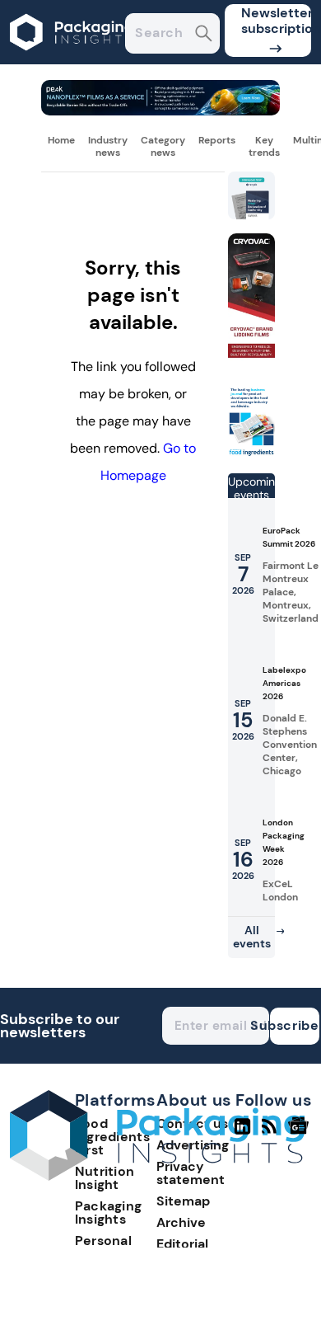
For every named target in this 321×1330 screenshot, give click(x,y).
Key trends (264, 145)
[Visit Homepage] (72, 60)
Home (61, 140)
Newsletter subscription (276, 20)
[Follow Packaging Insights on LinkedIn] (242, 1133)
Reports (216, 140)
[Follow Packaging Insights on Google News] (301, 1133)
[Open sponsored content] (160, 111)
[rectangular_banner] (252, 453)
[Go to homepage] (157, 1176)
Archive (181, 1222)
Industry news (108, 145)
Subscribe (294, 1025)
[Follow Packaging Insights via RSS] (271, 1133)
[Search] (203, 35)
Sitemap (183, 1201)
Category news (163, 145)
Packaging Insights (108, 1212)
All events (252, 936)
